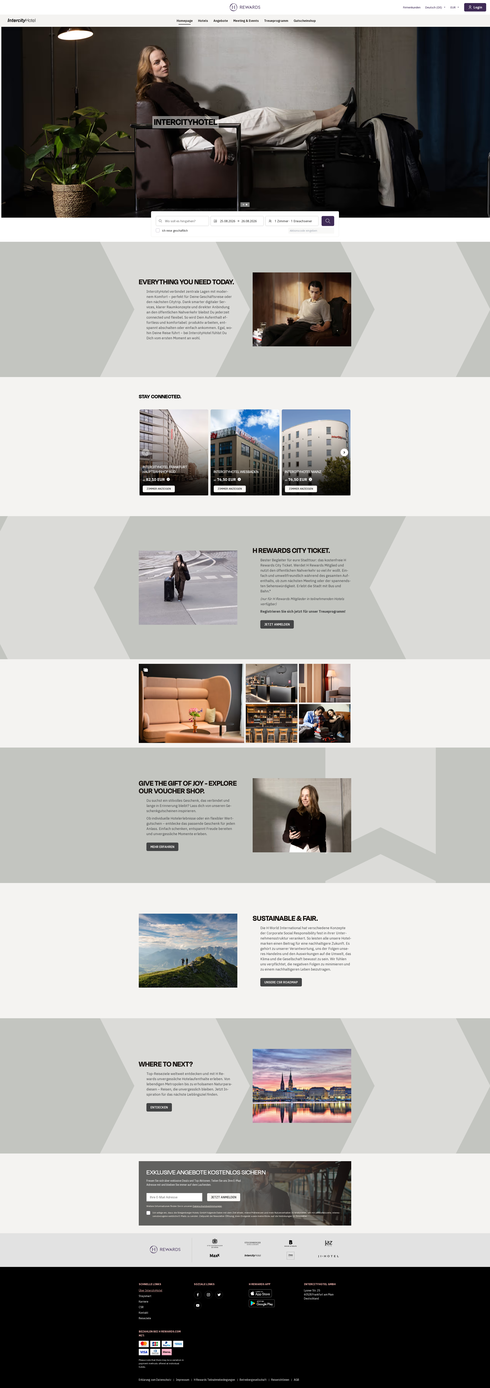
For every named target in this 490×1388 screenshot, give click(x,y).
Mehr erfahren (162, 847)
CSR (141, 1307)
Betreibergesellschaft (253, 1379)
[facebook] (198, 1295)
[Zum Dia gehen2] (246, 204)
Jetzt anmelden (277, 624)
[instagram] (208, 1295)
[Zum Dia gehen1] (243, 204)
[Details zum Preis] (168, 479)
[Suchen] (328, 221)
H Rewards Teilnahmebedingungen (214, 1379)
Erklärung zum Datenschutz (155, 1379)
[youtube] (198, 1305)
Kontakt (143, 1312)
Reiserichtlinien (280, 1379)
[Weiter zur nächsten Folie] (344, 452)
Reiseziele (145, 1318)
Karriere (143, 1301)
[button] (191, 703)
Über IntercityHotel (150, 1290)
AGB (296, 1379)
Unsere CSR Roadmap (281, 982)
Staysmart (145, 1296)
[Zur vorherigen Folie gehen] (7, 122)
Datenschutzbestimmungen (207, 1206)
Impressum (182, 1379)
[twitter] (219, 1295)
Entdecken (159, 1107)
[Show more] (145, 670)
